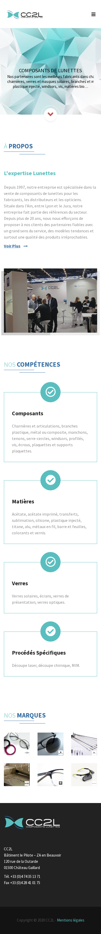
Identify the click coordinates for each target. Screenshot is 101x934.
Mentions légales (70, 920)
